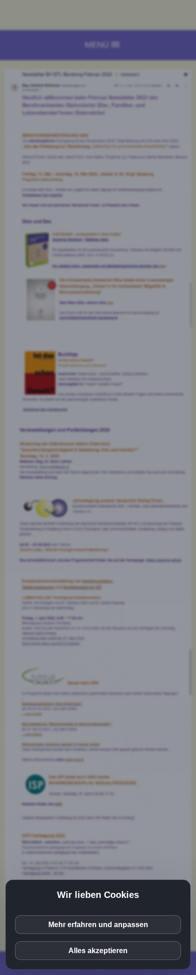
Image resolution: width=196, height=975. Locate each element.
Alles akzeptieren (98, 950)
